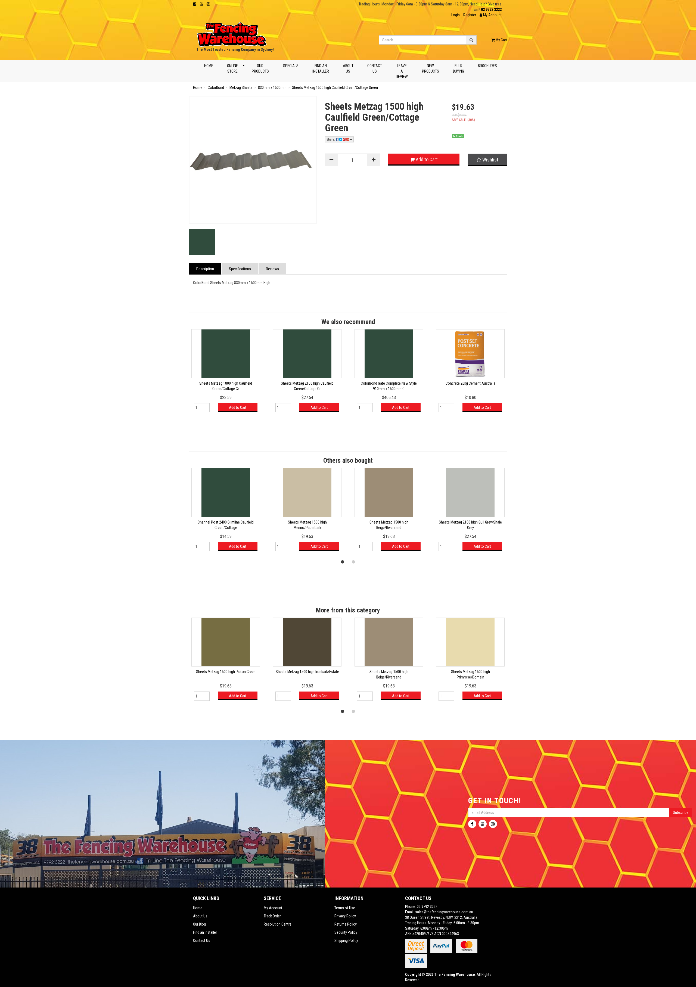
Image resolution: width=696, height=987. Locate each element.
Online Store (232, 68)
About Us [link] (200, 916)
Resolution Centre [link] (277, 924)
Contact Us (374, 68)
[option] (225, 373)
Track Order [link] (272, 916)
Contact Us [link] (201, 940)
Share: (331, 139)
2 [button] (353, 561)
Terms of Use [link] (344, 908)
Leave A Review (402, 71)
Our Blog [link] (199, 924)
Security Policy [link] (345, 932)
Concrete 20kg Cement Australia (470, 383)
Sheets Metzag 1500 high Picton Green (226, 672)
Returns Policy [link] (345, 924)
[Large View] (202, 242)
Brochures (487, 66)
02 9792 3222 (491, 9)
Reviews (272, 269)
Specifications (240, 269)
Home (208, 66)
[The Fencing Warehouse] (232, 32)
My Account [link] (273, 908)
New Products (430, 68)
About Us (348, 68)
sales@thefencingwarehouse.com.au (444, 912)
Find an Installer (320, 68)
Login (455, 15)
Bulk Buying (458, 68)
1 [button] (342, 561)
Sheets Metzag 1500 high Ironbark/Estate (307, 672)
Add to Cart (426, 159)
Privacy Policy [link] (345, 916)
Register (469, 15)
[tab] (205, 269)
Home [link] (197, 908)
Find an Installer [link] (205, 932)
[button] (491, 15)
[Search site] (471, 40)
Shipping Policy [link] (346, 940)
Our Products (260, 68)
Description (205, 269)
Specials (290, 66)
